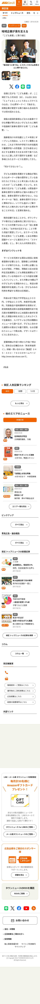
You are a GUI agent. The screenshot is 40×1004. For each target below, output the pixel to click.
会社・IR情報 (9, 929)
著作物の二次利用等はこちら (18, 691)
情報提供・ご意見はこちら (18, 685)
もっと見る (19, 403)
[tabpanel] (20, 54)
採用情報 (8, 939)
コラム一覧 (19, 654)
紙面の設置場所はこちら (17, 702)
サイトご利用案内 (28, 944)
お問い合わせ (22, 920)
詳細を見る (19, 875)
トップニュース (17, 13)
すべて (5, 13)
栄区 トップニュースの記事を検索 (19, 635)
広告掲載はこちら (14, 696)
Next (35, 51)
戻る (4, 18)
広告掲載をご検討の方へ (14, 934)
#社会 (5, 367)
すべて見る (19, 525)
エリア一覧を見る (19, 506)
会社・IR (25, 4)
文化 (28, 13)
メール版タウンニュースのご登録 (19, 834)
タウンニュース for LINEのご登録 (19, 827)
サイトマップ (20, 947)
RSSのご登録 (19, 894)
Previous (6, 51)
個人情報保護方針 (11, 944)
